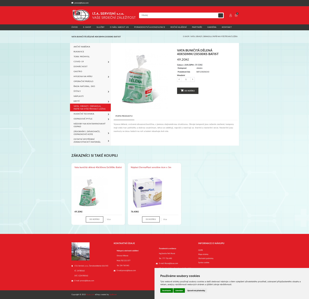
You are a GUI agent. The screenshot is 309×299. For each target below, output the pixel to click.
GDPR (200, 250)
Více (109, 219)
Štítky (77, 91)
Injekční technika (84, 114)
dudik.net (113, 294)
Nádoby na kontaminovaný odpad (89, 125)
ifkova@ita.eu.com (171, 263)
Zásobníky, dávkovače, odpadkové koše (87, 133)
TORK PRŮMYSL (82, 57)
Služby (101, 27)
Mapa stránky (203, 254)
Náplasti (79, 96)
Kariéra (211, 27)
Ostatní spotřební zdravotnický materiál (87, 140)
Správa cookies (203, 262)
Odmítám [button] (179, 290)
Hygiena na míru (83, 76)
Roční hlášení (179, 27)
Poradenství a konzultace (149, 27)
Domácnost (81, 67)
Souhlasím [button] (166, 290)
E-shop (87, 27)
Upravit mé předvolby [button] (196, 290)
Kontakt (227, 27)
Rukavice (79, 52)
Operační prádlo (83, 81)
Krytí (77, 101)
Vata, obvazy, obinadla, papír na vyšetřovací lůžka (214, 36)
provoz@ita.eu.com (87, 281)
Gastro (78, 71)
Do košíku (189, 91)
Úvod (74, 27)
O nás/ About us (119, 27)
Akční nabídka (82, 47)
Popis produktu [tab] (124, 116)
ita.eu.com (90, 294)
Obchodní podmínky (205, 258)
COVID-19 (79, 62)
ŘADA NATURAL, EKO (84, 86)
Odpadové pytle (83, 119)
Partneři (197, 27)
